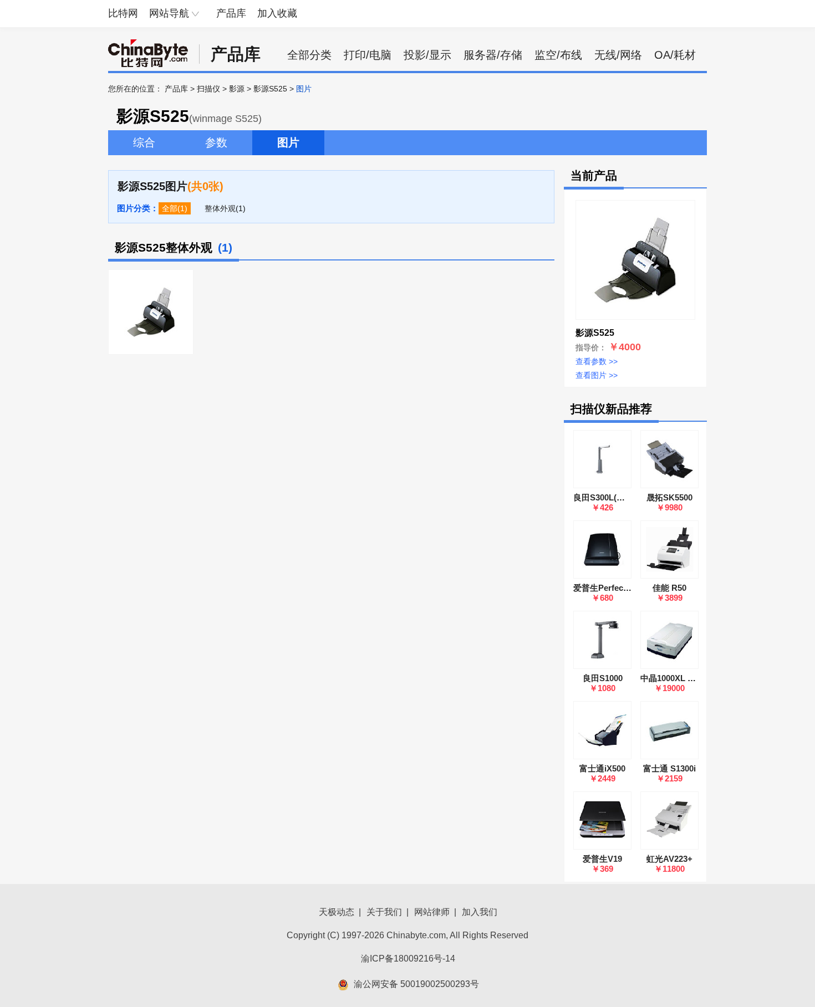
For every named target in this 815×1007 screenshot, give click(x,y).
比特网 (123, 13)
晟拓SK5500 (669, 497)
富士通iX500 (602, 768)
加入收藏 (277, 13)
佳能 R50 (669, 587)
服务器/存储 (492, 55)
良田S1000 (603, 678)
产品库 (231, 13)
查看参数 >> (596, 361)
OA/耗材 (675, 55)
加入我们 (479, 912)
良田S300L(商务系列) (613, 497)
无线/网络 (618, 55)
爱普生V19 (602, 858)
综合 (144, 142)
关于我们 (384, 912)
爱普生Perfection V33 (614, 587)
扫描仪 (208, 88)
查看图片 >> (596, 375)
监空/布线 (558, 55)
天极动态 (336, 912)
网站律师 (432, 912)
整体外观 (220, 208)
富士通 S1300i (669, 768)
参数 (216, 142)
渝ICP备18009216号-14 (408, 958)
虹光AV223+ (669, 858)
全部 (169, 208)
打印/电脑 (367, 55)
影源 (236, 88)
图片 (288, 142)
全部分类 (309, 55)
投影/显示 (427, 55)
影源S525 (270, 88)
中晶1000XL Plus (672, 678)
